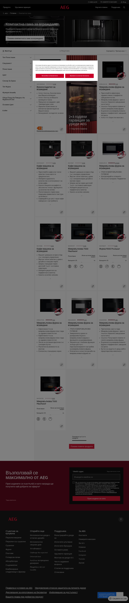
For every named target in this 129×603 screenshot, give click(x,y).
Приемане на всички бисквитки (79, 75)
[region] (65, 70)
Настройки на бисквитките (50, 75)
